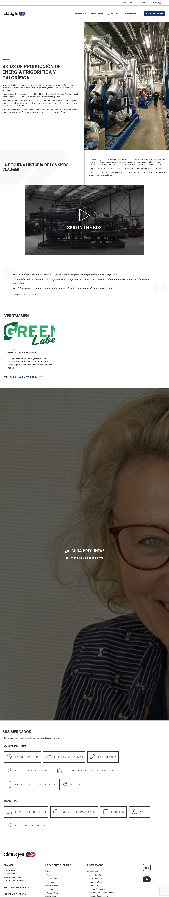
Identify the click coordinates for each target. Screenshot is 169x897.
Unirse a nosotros (129, 2)
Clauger (9, 891)
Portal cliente (142, 2)
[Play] (84, 215)
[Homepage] (15, 14)
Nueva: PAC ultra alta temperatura (21, 352)
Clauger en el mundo (80, 14)
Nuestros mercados (97, 14)
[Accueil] (20, 881)
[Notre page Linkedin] (147, 893)
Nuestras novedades (130, 14)
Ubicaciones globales (58, 891)
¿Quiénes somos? (114, 14)
